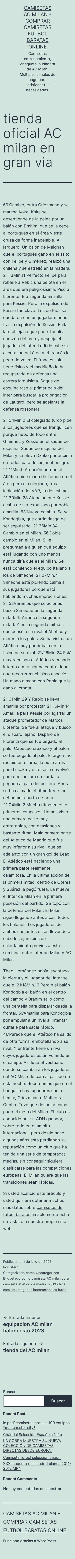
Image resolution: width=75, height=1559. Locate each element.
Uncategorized (47, 1273)
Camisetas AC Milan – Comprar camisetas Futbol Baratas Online (34, 1522)
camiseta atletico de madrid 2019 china (34, 1284)
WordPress (46, 1541)
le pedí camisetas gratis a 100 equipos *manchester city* (36, 1425)
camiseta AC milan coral (50, 1278)
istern (14, 1267)
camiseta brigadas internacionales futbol (35, 1290)
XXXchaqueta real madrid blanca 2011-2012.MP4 (37, 1466)
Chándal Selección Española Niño (32, 1434)
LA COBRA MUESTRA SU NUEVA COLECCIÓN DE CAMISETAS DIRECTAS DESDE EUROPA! (32, 1445)
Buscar (9, 1392)
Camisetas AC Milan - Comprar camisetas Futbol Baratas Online (37, 27)
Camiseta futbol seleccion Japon (32, 1457)
